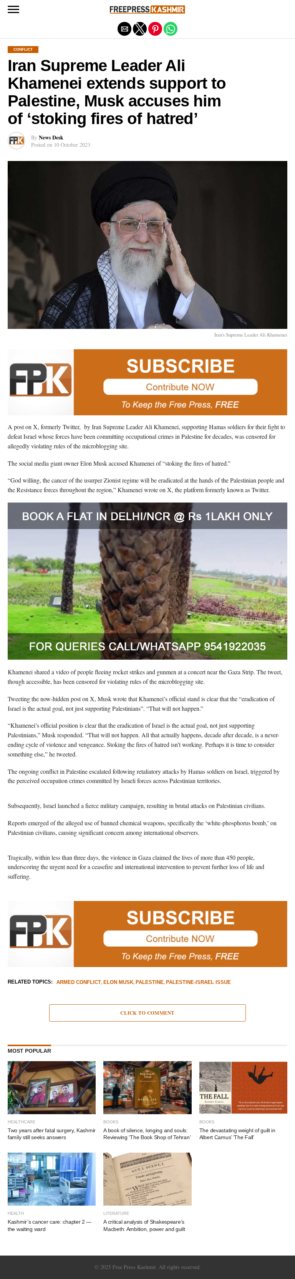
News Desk (51, 137)
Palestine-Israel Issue (198, 982)
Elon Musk (118, 982)
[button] (13, 9)
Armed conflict (78, 982)
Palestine (150, 982)
